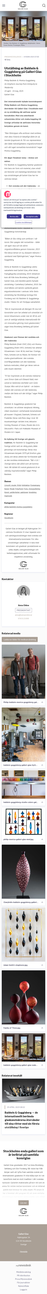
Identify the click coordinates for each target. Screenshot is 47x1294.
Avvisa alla (14, 217)
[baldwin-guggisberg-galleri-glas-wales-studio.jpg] (23, 1047)
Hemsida (23, 1251)
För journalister (23, 1282)
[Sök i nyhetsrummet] (44, 5)
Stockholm (8, 518)
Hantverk (8, 496)
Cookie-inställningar (23, 222)
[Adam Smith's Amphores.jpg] (23, 935)
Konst (6, 488)
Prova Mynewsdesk (23, 1279)
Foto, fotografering (32, 488)
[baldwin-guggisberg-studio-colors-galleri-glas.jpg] (23, 784)
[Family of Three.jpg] (23, 997)
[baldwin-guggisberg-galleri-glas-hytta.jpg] (23, 734)
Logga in (23, 1289)
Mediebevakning (23, 1272)
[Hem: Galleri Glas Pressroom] (23, 5)
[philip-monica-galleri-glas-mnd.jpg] (23, 821)
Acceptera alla (32, 217)
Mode (12, 488)
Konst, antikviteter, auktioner (16, 492)
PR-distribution (23, 1275)
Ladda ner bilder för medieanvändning (20, 639)
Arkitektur (26, 485)
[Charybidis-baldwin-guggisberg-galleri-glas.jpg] (23, 872)
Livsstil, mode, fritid (12, 485)
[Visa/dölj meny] (3, 5)
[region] (23, 208)
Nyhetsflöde (23, 1286)
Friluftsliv (19, 488)
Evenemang (35, 485)
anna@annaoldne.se (23, 615)
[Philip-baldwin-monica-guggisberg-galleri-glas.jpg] (23, 672)
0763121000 (23, 618)
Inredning (33, 492)
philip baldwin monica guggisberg (18, 507)
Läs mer (23, 1203)
